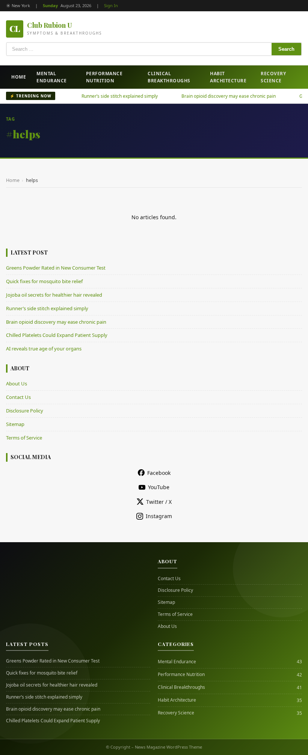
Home (18, 77)
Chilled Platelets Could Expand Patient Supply (56, 335)
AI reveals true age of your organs (44, 348)
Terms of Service (24, 437)
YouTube (158, 487)
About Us (16, 383)
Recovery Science (273, 77)
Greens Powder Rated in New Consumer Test (56, 267)
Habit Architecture (228, 77)
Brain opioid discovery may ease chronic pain (218, 96)
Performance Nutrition (104, 77)
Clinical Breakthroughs (169, 77)
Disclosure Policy (24, 410)
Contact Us (18, 397)
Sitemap (15, 424)
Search (286, 49)
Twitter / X (159, 501)
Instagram (159, 516)
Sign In (111, 5)
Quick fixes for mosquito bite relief (44, 281)
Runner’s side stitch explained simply (109, 96)
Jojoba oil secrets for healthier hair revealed (54, 294)
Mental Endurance (51, 77)
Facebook (159, 472)
